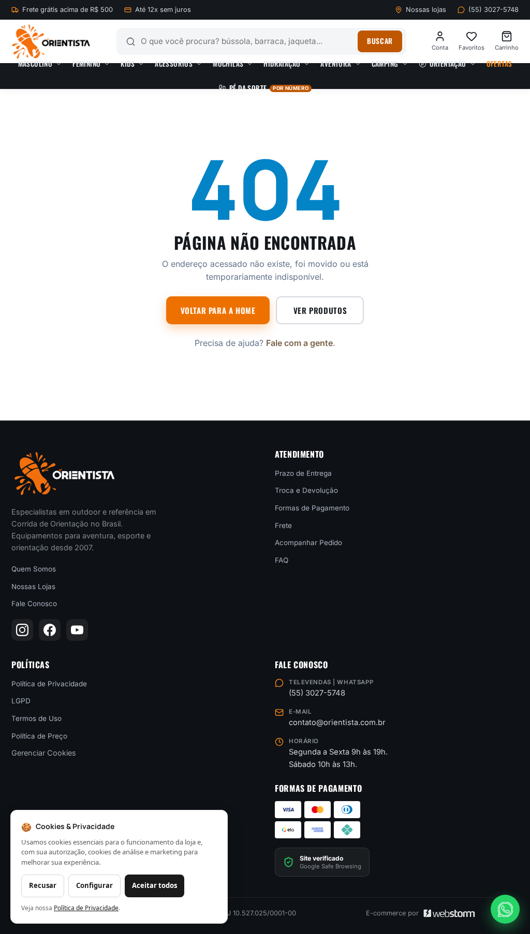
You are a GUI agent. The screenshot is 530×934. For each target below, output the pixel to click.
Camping (385, 63)
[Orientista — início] (51, 41)
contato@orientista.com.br (337, 722)
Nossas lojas (426, 9)
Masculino (35, 63)
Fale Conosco (34, 603)
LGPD (21, 701)
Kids (128, 63)
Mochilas (228, 63)
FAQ (281, 559)
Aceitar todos (154, 885)
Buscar (379, 41)
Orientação (448, 63)
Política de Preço (39, 735)
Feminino (86, 63)
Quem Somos (33, 569)
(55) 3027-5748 (493, 9)
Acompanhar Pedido (308, 542)
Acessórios (174, 63)
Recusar (42, 885)
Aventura (335, 63)
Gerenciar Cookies (43, 752)
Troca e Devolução (306, 490)
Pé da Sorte (268, 88)
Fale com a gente (299, 343)
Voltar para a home (218, 310)
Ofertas (499, 63)
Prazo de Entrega (303, 473)
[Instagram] (22, 630)
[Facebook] (50, 630)
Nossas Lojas (33, 586)
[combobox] (247, 41)
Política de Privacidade (49, 683)
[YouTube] (77, 630)
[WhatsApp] (505, 909)
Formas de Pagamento (312, 508)
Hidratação (281, 63)
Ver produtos (320, 310)
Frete (283, 525)
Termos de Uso (36, 718)
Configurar (94, 885)
